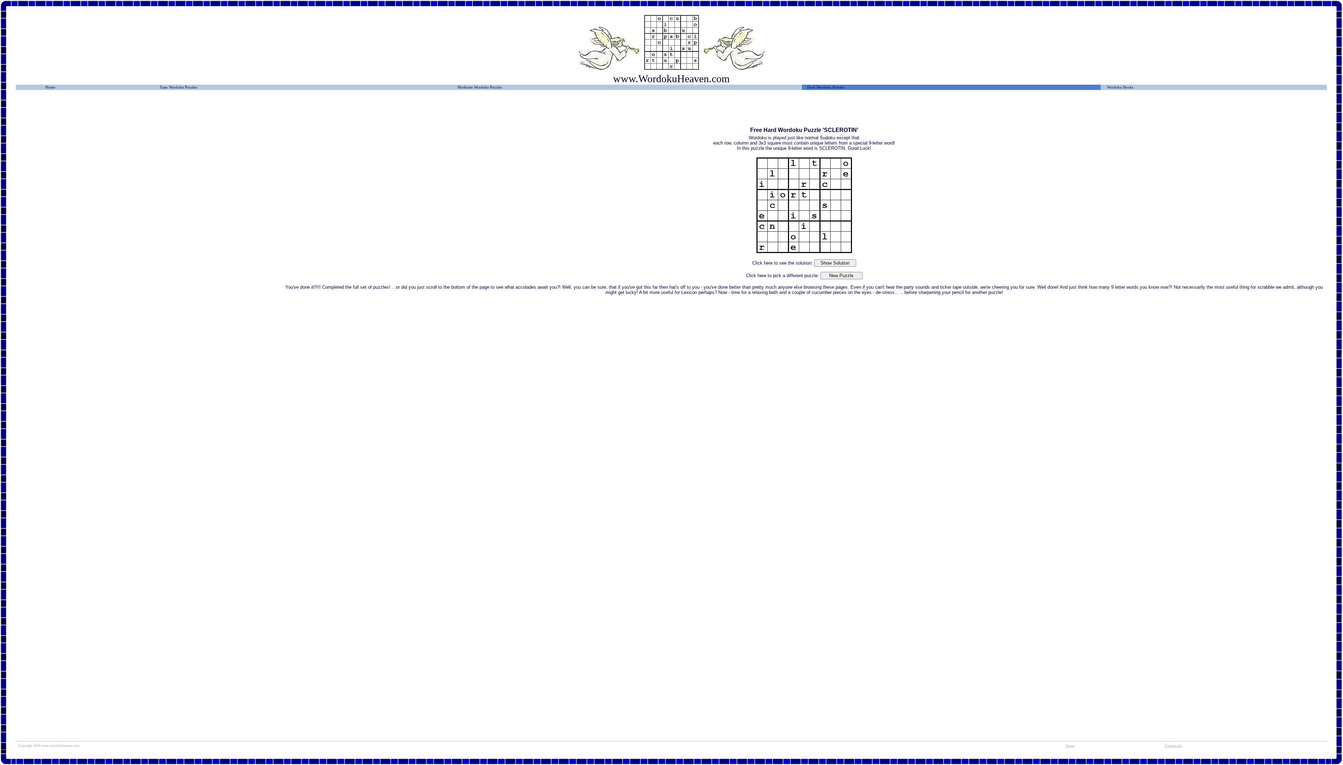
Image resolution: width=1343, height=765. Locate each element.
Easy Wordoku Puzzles (178, 87)
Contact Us (1173, 746)
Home (50, 87)
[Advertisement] (150, 111)
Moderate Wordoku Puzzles (479, 87)
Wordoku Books (1120, 87)
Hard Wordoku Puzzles (825, 87)
